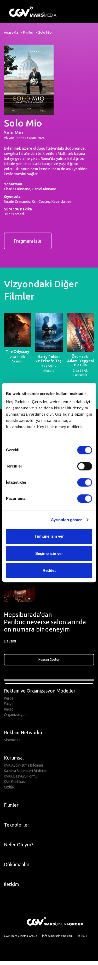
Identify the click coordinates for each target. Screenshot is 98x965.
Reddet (49, 570)
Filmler (28, 32)
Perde (9, 698)
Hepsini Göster (49, 659)
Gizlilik (9, 787)
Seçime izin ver (49, 553)
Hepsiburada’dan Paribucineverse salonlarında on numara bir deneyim (45, 622)
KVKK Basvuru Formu (21, 776)
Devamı (10, 641)
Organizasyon (15, 715)
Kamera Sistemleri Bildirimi (25, 771)
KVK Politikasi (15, 782)
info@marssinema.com (57, 935)
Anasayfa (11, 32)
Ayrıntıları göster (66, 520)
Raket (8, 709)
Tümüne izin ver (49, 536)
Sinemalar (12, 740)
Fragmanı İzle (28, 241)
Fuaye (9, 704)
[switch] (84, 466)
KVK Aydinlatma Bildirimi (23, 765)
